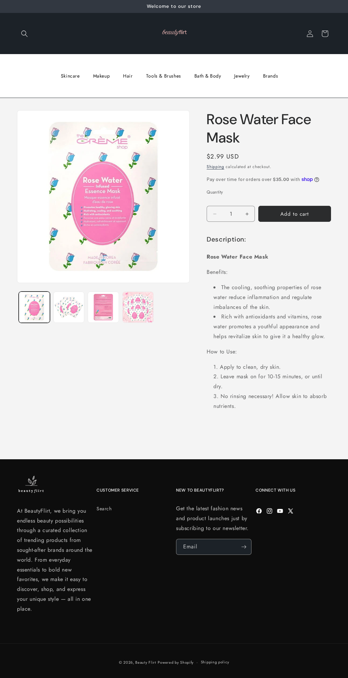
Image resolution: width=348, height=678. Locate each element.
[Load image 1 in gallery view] (34, 307)
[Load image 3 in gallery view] (103, 307)
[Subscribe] (243, 547)
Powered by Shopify (176, 662)
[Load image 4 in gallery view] (138, 307)
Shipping (215, 167)
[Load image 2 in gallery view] (69, 307)
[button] (24, 33)
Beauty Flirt (145, 662)
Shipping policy (215, 662)
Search (104, 508)
